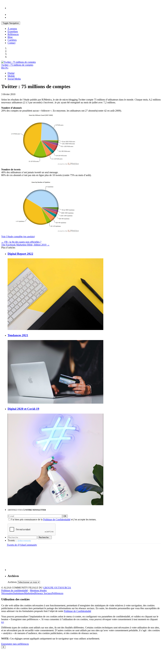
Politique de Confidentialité (56, 519)
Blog (10, 37)
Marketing (29, 593)
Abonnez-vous (27, 510)
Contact (11, 42)
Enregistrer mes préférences (15, 644)
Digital (11, 73)
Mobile (11, 76)
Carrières (12, 40)
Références (13, 34)
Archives (12, 582)
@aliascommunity (24, 541)
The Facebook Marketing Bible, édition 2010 (25, 244)
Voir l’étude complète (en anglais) (18, 236)
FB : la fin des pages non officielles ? (21, 242)
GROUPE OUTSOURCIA (57, 587)
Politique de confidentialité (14, 590)
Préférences (57, 593)
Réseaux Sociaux (43, 593)
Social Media (14, 78)
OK (64, 516)
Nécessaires (7, 593)
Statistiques (18, 593)
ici (2, 622)
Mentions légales (38, 590)
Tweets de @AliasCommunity (22, 545)
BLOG (4, 67)
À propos (12, 28)
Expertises (13, 31)
